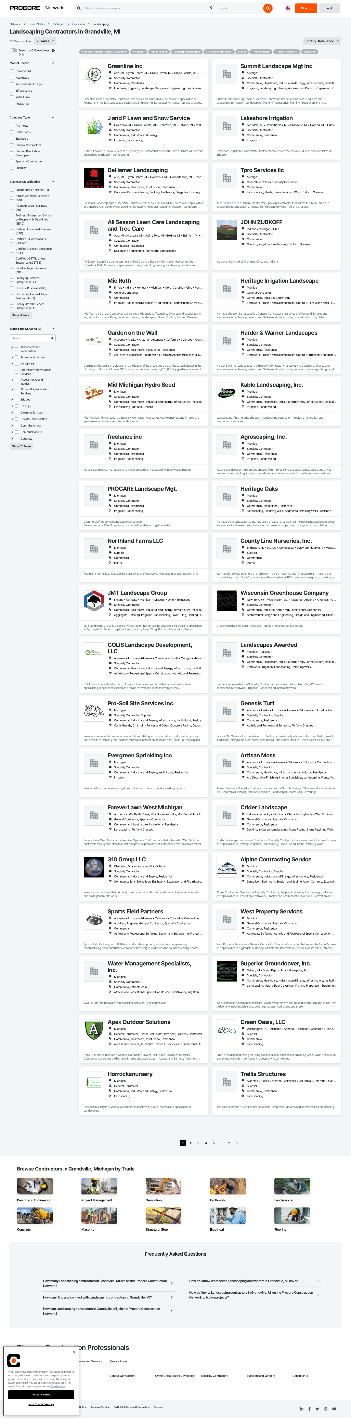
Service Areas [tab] (118, 1361)
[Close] (74, 1352)
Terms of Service (100, 1407)
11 (229, 1143)
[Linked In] (301, 1409)
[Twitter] (317, 1409)
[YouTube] (334, 1409)
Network (54, 8)
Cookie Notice (58, 1386)
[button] (11, 71)
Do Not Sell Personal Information (132, 1407)
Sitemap (158, 1407)
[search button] (268, 8)
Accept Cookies (41, 1394)
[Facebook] (309, 1409)
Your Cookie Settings (41, 1404)
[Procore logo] (25, 8)
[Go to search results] (52, 338)
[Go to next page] (237, 1143)
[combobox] (238, 8)
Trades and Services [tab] (89, 1361)
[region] (41, 1381)
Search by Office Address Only (34, 52)
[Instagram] (325, 1409)
